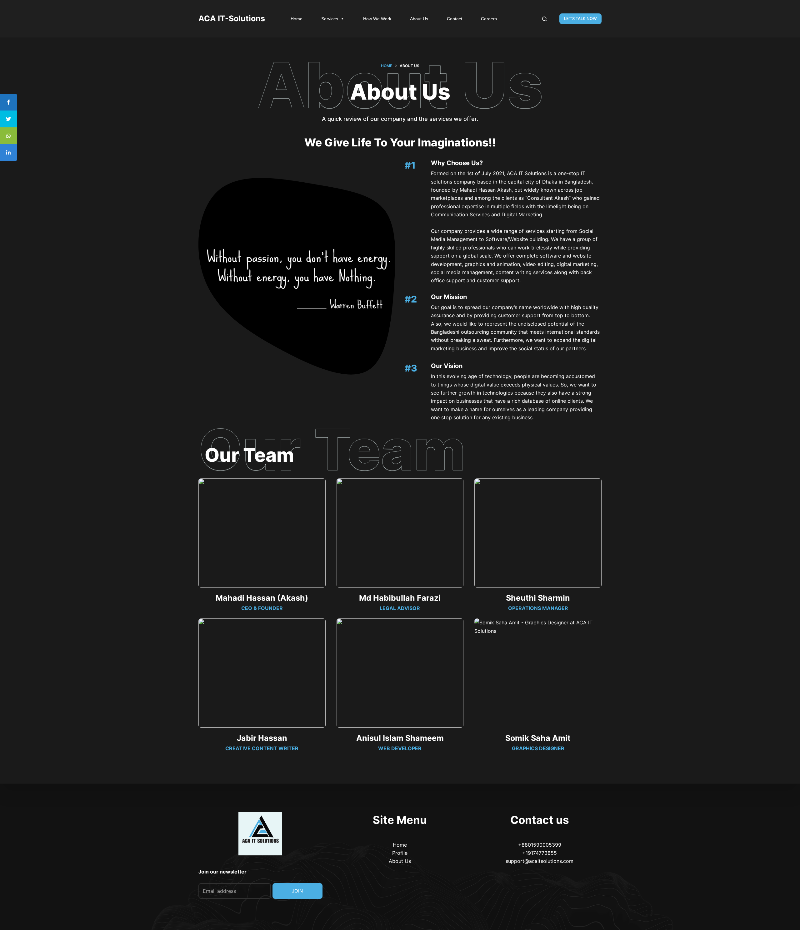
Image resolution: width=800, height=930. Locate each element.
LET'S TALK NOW (580, 18)
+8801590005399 (539, 845)
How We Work (377, 18)
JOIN (297, 891)
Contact (454, 18)
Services (329, 18)
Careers (489, 18)
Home (296, 18)
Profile (400, 853)
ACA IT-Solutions (231, 18)
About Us (419, 18)
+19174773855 (539, 853)
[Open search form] (544, 19)
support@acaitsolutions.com (539, 861)
